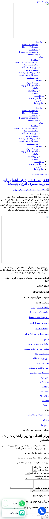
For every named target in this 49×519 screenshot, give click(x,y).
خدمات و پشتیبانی (35, 98)
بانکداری (34, 59)
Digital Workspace (30, 47)
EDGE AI (33, 49)
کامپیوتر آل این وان (29, 85)
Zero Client (44, 391)
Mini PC (45, 387)
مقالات (45, 420)
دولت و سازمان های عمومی (25, 62)
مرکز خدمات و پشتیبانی (38, 415)
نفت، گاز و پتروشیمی (28, 75)
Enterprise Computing (28, 52)
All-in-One (44, 396)
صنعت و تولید (32, 70)
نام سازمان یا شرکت (39, 473)
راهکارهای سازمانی (40, 307)
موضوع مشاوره (42, 476)
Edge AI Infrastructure (36, 334)
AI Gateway (32, 54)
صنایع (41, 57)
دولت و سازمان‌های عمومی (36, 349)
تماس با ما (39, 103)
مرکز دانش (38, 95)
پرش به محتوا (43, 1)
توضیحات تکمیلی (41, 488)
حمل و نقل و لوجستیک (28, 72)
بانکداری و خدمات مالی (38, 344)
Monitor (45, 400)
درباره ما (40, 101)
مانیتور (35, 88)
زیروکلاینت (33, 90)
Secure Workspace (30, 44)
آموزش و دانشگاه (30, 67)
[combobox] (36, 514)
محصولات (39, 80)
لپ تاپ (34, 93)
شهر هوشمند (32, 77)
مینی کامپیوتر (32, 83)
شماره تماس (43, 470)
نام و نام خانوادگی (41, 467)
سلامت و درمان (31, 65)
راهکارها (40, 42)
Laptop (46, 405)
